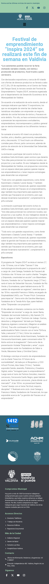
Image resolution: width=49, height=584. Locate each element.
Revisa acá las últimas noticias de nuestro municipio (20, 3)
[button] (24, 24)
